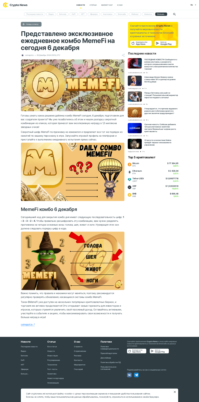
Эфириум (94, 14)
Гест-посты (52, 369)
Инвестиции (52, 356)
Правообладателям (109, 353)
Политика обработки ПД (111, 362)
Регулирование (53, 360)
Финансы (148, 14)
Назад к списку (32, 24)
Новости (80, 5)
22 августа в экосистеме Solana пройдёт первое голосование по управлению (157, 142)
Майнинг (135, 14)
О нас (120, 5)
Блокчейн (122, 14)
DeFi (73, 14)
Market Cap (107, 5)
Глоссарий (78, 369)
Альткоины (107, 14)
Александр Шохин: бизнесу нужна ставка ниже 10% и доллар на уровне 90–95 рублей (159, 79)
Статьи (93, 5)
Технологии (52, 365)
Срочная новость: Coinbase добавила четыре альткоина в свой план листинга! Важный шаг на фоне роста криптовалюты (160, 127)
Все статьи (52, 346)
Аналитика (51, 374)
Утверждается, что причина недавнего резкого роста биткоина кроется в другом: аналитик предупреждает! (160, 111)
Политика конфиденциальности (110, 347)
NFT (82, 14)
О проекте (78, 346)
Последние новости (34, 14)
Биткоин (62, 14)
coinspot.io (27, 324)
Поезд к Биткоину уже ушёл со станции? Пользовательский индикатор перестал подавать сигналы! (161, 95)
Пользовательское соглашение (108, 368)
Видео (51, 14)
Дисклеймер (106, 358)
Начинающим (53, 383)
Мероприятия (79, 365)
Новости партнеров (55, 378)
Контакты (78, 360)
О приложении (80, 351)
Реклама (77, 356)
